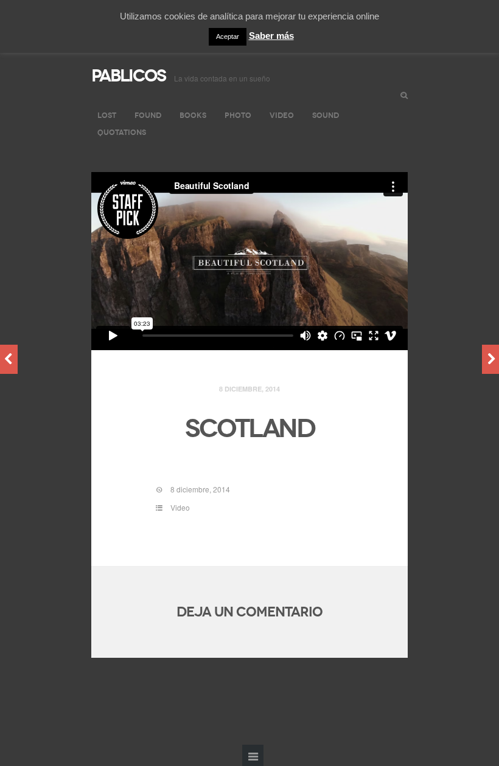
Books (193, 115)
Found (147, 115)
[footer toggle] (252, 755)
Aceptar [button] (227, 36)
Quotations (121, 132)
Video (282, 115)
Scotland (250, 428)
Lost (106, 115)
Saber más (271, 35)
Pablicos (128, 75)
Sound (325, 115)
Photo (238, 115)
